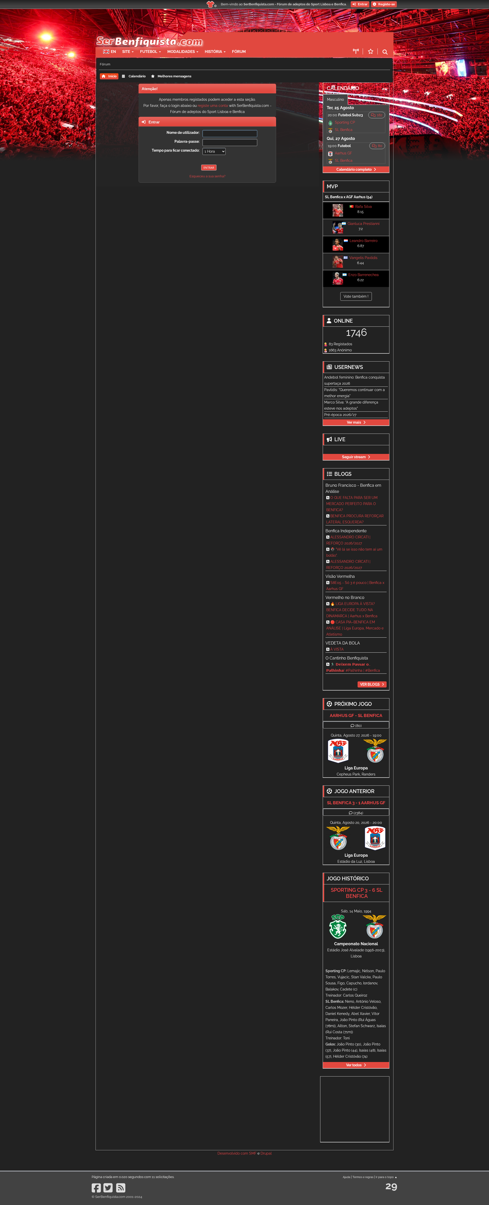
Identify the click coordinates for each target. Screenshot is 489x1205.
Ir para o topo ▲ (386, 1177)
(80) (358, 726)
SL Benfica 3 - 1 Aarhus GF (356, 802)
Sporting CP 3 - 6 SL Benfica (357, 893)
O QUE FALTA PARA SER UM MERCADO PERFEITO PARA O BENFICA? (351, 504)
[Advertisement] (262, 39)
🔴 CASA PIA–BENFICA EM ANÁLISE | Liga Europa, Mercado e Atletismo (355, 628)
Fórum (239, 51)
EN (113, 51)
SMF (252, 1153)
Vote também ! (356, 296)
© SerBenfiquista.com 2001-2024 (117, 1197)
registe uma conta (213, 106)
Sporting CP (345, 122)
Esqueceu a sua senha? (207, 176)
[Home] (149, 34)
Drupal (266, 1153)
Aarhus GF (343, 153)
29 (391, 1185)
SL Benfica (343, 130)
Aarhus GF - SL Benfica (356, 715)
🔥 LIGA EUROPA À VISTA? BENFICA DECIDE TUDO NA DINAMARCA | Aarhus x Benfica (351, 610)
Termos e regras (362, 1177)
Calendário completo (354, 169)
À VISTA (337, 649)
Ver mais (354, 422)
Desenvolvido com (233, 1153)
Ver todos (354, 1065)
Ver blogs (370, 684)
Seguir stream (354, 457)
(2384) (358, 813)
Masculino (335, 99)
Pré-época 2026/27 (340, 415)
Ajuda (346, 1177)
